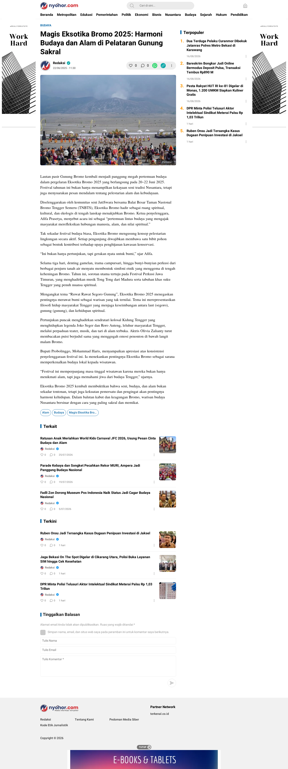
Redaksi (59, 63)
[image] (167, 444)
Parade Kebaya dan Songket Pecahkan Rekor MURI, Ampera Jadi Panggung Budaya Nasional (90, 467)
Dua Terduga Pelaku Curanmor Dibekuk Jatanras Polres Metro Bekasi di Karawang (217, 45)
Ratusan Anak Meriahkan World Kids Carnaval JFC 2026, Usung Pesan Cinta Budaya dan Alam (98, 440)
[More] (171, 65)
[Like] (130, 65)
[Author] (45, 65)
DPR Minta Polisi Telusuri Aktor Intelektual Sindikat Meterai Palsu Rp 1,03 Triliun (96, 586)
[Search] (132, 5)
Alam (45, 412)
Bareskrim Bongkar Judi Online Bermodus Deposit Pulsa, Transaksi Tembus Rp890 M (213, 67)
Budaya (45, 25)
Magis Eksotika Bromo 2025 (84, 412)
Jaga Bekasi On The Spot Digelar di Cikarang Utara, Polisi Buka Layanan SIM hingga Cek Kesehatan (95, 559)
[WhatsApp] (154, 65)
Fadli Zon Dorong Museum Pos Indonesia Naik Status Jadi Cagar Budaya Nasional (95, 495)
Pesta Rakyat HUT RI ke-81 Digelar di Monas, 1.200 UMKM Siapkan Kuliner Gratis (215, 90)
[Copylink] (163, 65)
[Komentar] (142, 65)
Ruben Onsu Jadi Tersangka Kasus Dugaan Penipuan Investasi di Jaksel (95, 533)
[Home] (245, 5)
